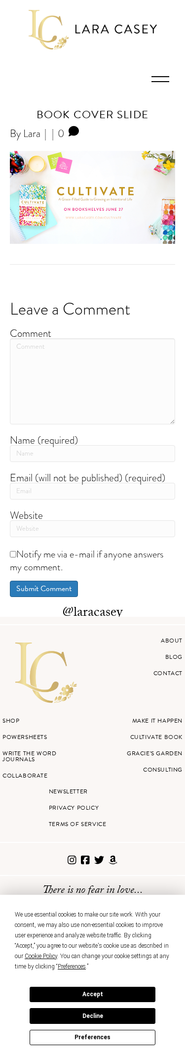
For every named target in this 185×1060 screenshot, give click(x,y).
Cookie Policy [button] (41, 956)
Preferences (92, 1037)
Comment (30, 333)
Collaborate (25, 775)
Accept (92, 994)
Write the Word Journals (29, 756)
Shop (10, 720)
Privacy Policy (74, 807)
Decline (92, 1016)
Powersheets (24, 737)
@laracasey (92, 613)
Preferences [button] (72, 966)
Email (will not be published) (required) (87, 477)
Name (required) (44, 440)
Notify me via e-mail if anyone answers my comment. (86, 560)
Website (26, 515)
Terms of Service (78, 824)
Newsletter (68, 791)
